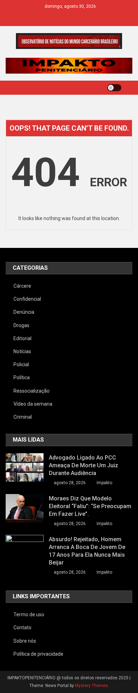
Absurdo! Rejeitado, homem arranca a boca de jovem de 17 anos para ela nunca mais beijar (87, 551)
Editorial (22, 338)
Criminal (22, 417)
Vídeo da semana (32, 404)
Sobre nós (24, 641)
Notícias (22, 351)
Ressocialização (31, 391)
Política (21, 377)
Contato (22, 627)
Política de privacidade (38, 654)
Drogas (21, 325)
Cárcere (22, 286)
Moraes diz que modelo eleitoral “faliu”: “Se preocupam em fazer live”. (90, 506)
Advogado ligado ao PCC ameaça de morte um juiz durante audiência (83, 465)
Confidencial (27, 299)
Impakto (104, 482)
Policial (21, 364)
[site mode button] (114, 87)
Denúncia (23, 312)
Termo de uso (28, 614)
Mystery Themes (91, 685)
